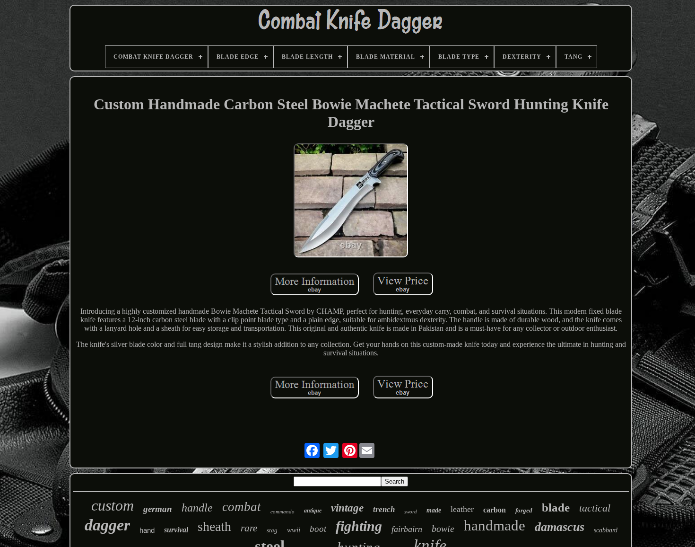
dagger (107, 525)
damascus (559, 527)
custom (112, 505)
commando (282, 511)
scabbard (605, 530)
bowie (443, 528)
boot (318, 529)
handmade (494, 525)
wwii (293, 530)
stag (272, 530)
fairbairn (406, 529)
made (433, 510)
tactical (594, 508)
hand (147, 530)
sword (410, 511)
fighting (359, 526)
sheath (214, 526)
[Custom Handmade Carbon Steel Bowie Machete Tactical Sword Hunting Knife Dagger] (350, 201)
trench (384, 509)
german (157, 509)
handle (197, 508)
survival (176, 530)
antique (312, 510)
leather (462, 509)
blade (556, 507)
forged (523, 510)
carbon (494, 510)
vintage (347, 508)
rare (249, 528)
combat (241, 507)
